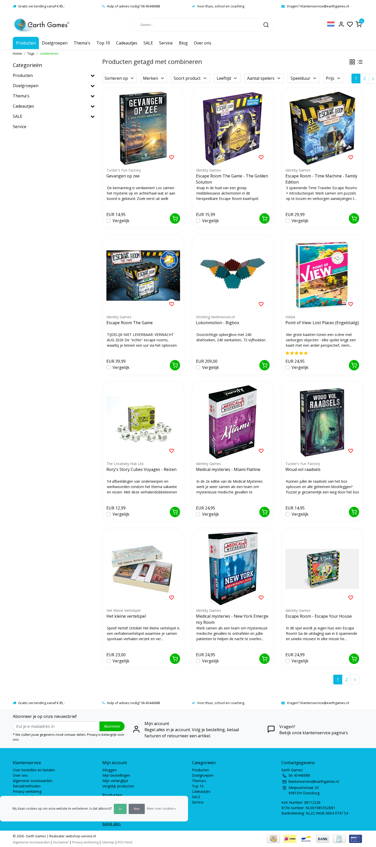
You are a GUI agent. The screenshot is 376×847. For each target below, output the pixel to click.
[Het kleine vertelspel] (143, 569)
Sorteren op (116, 78)
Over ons (202, 43)
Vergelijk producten (118, 786)
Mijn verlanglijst (115, 780)
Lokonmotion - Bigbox (217, 322)
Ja (120, 809)
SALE (148, 43)
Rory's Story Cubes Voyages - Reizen (141, 469)
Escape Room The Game (129, 322)
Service (166, 43)
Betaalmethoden (27, 786)
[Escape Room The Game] (143, 275)
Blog (183, 43)
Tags (31, 53)
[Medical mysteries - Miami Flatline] (233, 422)
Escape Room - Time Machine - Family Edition (321, 179)
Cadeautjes (126, 43)
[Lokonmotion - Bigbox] (233, 275)
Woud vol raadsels (302, 469)
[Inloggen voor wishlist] (171, 157)
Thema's (82, 43)
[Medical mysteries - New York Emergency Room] (233, 569)
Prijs (330, 78)
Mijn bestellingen (116, 775)
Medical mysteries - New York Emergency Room (232, 619)
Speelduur (300, 78)
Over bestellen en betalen (34, 769)
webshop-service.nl (80, 836)
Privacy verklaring (27, 791)
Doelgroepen (55, 43)
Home (17, 53)
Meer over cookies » (161, 808)
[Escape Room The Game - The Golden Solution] (233, 128)
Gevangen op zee (123, 176)
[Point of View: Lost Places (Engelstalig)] (322, 275)
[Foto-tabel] (352, 62)
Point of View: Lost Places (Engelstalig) (322, 322)
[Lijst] (360, 62)
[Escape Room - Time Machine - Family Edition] (322, 128)
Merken (150, 78)
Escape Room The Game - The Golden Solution (232, 179)
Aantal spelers (260, 78)
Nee (137, 809)
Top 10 (103, 43)
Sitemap (108, 842)
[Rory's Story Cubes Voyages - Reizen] (143, 422)
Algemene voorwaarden (32, 780)
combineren (49, 53)
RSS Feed (125, 842)
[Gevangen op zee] (143, 128)
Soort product (187, 78)
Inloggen (109, 769)
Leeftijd (224, 78)
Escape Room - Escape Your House (318, 616)
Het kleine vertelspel (126, 616)
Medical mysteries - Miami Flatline (228, 469)
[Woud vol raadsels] (322, 422)
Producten (26, 43)
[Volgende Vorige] (355, 679)
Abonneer (112, 726)
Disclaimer (61, 842)
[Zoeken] (266, 24)
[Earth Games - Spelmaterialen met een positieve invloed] (42, 24)
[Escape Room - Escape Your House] (322, 569)
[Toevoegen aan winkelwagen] (175, 218)
